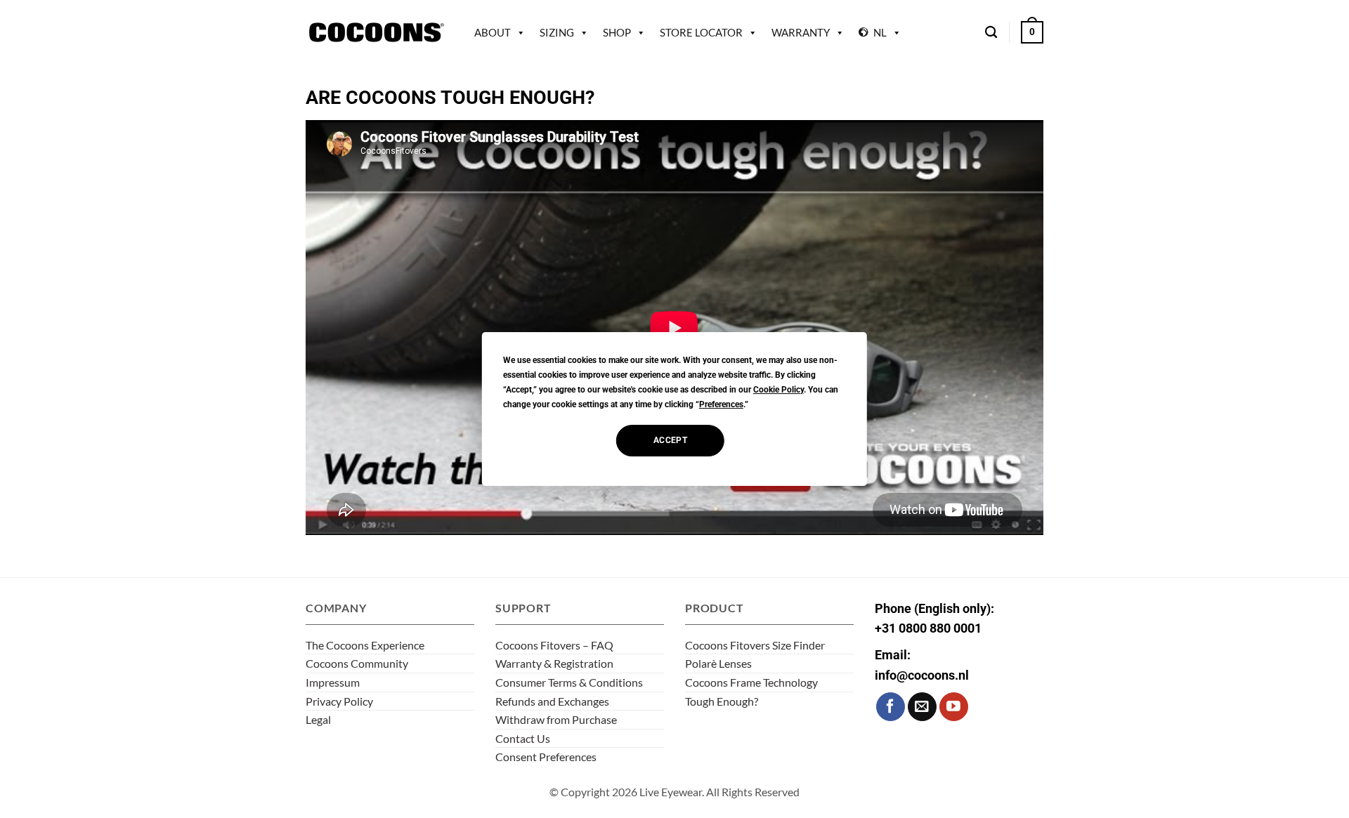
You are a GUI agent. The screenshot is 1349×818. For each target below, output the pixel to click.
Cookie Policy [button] (778, 390)
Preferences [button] (721, 404)
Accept (670, 440)
